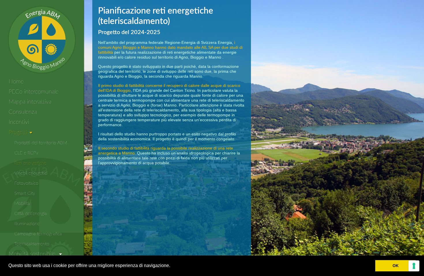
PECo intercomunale (34, 92)
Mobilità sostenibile (33, 254)
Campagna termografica (38, 234)
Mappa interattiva (30, 102)
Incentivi (19, 122)
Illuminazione (27, 223)
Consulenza (23, 112)
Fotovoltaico (26, 183)
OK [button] (396, 265)
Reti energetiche (30, 163)
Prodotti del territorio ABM (40, 143)
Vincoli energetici (31, 173)
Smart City (24, 193)
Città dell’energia (30, 213)
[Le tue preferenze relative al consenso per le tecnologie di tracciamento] (413, 265)
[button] (172, 266)
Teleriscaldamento (31, 244)
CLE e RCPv (26, 153)
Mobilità (22, 203)
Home (16, 82)
